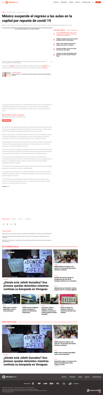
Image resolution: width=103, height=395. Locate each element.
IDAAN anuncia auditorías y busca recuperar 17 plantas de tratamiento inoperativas (30, 310)
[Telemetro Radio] (70, 384)
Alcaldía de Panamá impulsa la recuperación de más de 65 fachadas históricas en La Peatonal (65, 279)
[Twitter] (7, 224)
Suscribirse (6, 120)
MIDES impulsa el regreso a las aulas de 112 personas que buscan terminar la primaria (65, 268)
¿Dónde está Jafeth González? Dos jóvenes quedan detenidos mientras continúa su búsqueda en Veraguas (26, 286)
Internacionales (11, 12)
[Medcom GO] (27, 384)
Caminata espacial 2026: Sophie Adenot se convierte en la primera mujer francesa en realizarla (25, 237)
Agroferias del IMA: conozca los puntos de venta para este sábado (66, 49)
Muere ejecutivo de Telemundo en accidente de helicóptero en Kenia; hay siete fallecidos (26, 233)
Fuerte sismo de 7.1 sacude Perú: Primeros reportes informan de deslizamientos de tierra (31, 74)
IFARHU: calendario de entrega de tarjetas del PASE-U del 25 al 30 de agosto (67, 39)
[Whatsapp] (11, 224)
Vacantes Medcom (30, 387)
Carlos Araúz (56, 366)
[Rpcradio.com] (58, 384)
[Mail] (15, 224)
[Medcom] (76, 384)
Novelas (77, 2)
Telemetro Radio (86, 2)
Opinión (71, 2)
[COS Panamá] (45, 384)
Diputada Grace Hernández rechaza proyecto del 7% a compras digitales (65, 289)
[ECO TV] (51, 384)
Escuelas (27, 219)
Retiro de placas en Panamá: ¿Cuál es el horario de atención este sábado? (68, 310)
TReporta (55, 2)
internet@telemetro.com (9, 391)
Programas (64, 2)
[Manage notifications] (100, 392)
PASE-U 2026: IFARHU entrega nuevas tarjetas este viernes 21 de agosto (66, 44)
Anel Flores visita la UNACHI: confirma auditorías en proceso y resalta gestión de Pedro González (49, 311)
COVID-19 (20, 219)
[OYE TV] (39, 384)
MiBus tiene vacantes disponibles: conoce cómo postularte (10, 309)
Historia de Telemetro (19, 387)
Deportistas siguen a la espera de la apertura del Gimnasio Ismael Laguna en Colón (65, 362)
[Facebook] (3, 224)
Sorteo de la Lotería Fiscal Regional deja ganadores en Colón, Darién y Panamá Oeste (66, 55)
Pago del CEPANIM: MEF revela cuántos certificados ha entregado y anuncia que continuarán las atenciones (66, 34)
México (12, 66)
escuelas (44, 66)
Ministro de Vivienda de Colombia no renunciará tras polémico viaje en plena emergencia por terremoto (26, 240)
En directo (98, 2)
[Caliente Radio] (64, 384)
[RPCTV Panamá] (33, 384)
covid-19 (44, 67)
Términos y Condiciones (7, 387)
